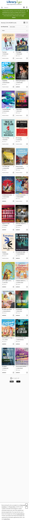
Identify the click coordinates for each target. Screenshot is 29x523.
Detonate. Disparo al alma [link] (21, 223)
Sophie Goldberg (20, 196)
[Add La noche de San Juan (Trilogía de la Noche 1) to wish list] (27, 344)
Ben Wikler (5, 139)
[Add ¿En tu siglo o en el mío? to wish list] (13, 287)
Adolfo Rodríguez (20, 339)
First (12, 381)
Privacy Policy (12, 507)
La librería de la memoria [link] (7, 195)
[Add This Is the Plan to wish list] (13, 144)
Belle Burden (5, 253)
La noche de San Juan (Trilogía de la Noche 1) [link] (21, 337)
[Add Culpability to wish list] (13, 87)
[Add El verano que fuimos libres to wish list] (13, 315)
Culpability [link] (4, 80)
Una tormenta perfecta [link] (21, 366)
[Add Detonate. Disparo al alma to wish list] (27, 230)
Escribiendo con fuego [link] (7, 337)
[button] (24, 23)
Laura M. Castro (20, 282)
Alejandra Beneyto (6, 311)
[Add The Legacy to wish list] (27, 58)
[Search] (2, 7)
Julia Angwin (19, 139)
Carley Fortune (20, 368)
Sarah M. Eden (20, 82)
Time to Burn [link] (19, 109)
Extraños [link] (4, 252)
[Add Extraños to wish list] (13, 258)
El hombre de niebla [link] (20, 252)
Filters (3, 30)
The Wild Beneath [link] (6, 109)
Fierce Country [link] (19, 166)
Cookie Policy (6, 519)
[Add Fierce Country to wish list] (27, 173)
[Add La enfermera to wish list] (27, 315)
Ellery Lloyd (19, 111)
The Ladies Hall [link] (5, 166)
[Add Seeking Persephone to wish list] (27, 87)
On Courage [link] (19, 138)
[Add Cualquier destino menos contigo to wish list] (27, 287)
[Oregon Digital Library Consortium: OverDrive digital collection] (14, 3)
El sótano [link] (4, 366)
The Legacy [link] (18, 52)
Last (18, 381)
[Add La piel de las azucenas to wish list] (27, 201)
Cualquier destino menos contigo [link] (21, 280)
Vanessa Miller (6, 168)
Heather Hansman (20, 168)
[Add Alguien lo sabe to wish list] (13, 230)
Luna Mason (19, 225)
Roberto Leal (5, 368)
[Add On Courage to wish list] (27, 144)
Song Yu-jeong (6, 196)
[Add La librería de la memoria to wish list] (13, 201)
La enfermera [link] (19, 309)
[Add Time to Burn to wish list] (27, 115)
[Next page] (18, 378)
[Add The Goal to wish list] (13, 58)
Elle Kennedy (5, 53)
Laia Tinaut (5, 282)
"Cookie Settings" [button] (20, 514)
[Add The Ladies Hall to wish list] (13, 173)
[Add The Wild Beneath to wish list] (13, 115)
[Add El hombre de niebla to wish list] (27, 258)
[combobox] (11, 7)
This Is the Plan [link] (5, 138)
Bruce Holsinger (6, 82)
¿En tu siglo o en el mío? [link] (7, 280)
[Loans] (24, 7)
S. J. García (5, 339)
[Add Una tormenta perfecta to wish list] (27, 373)
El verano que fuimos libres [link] (7, 309)
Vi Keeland (5, 225)
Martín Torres (19, 311)
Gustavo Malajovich (20, 253)
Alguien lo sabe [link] (5, 223)
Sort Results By (4, 26)
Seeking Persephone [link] (20, 80)
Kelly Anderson (6, 111)
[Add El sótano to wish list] (13, 373)
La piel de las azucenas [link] (21, 195)
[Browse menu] (26, 7)
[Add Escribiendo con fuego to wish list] (13, 344)
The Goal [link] (4, 52)
